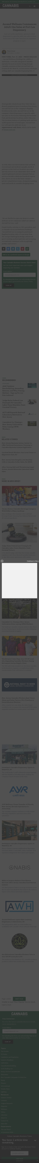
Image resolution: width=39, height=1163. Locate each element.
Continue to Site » (33, 561)
